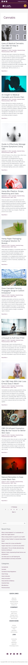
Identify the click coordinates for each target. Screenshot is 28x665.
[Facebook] (2, 1)
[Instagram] (6, 1)
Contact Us (14, 604)
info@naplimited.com (22, 1)
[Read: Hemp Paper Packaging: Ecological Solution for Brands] (14, 227)
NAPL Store (14, 613)
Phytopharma (14, 611)
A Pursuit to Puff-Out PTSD (13, 338)
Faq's (14, 628)
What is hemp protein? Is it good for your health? (13, 536)
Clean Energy (5, 573)
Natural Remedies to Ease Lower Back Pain (12, 478)
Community (14, 639)
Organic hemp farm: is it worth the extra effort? (13, 545)
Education (14, 630)
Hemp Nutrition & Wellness (8, 580)
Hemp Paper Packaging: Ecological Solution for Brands (12, 241)
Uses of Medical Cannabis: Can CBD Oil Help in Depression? (13, 45)
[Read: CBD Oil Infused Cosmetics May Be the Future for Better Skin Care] (14, 417)
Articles (14, 625)
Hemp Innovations (6, 578)
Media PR (14, 644)
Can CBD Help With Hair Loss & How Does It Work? (14, 382)
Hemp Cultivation (6, 576)
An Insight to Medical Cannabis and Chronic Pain (13, 96)
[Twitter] (4, 1)
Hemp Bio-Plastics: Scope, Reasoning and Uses (13, 192)
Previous (14, 507)
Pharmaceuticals (6, 51)
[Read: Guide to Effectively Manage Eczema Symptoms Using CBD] (14, 132)
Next (14, 512)
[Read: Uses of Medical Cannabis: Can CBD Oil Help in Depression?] (14, 32)
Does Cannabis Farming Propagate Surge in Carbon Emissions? (13, 290)
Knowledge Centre (14, 645)
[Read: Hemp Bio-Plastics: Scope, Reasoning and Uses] (14, 181)
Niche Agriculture (14, 616)
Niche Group (14, 618)
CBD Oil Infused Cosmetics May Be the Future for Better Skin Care (14, 430)
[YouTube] (17, 654)
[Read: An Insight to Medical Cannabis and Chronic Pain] (14, 83)
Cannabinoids (5, 567)
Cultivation (14, 599)
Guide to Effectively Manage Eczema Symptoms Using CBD (13, 146)
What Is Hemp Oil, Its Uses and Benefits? (11, 543)
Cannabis (14, 50)
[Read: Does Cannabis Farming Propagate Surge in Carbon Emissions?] (14, 277)
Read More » (5, 71)
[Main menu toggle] (25, 5)
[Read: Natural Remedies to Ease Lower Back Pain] (14, 465)
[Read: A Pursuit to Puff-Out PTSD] (14, 327)
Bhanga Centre (14, 615)
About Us (14, 598)
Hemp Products (14, 603)
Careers (14, 640)
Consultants (14, 627)
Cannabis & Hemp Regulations (9, 571)
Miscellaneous (5, 585)
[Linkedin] (20, 654)
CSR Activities (14, 632)
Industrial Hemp (21, 50)
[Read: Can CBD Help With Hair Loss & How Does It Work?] (14, 370)
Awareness (14, 642)
